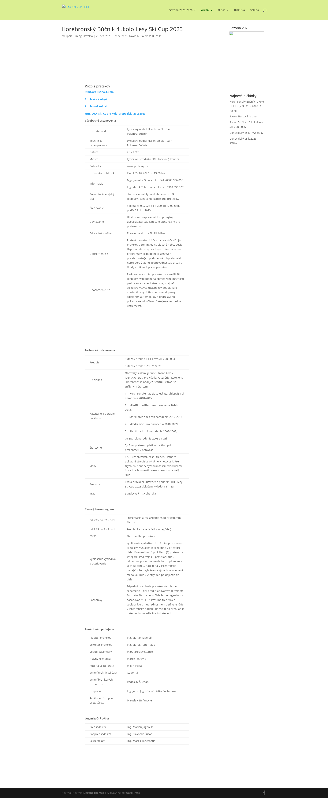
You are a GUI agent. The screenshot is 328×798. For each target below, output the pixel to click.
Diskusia (239, 10)
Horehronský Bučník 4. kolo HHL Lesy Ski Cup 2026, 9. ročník (246, 106)
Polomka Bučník (151, 36)
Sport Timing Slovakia (79, 36)
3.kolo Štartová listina (243, 116)
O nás (221, 10)
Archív (205, 10)
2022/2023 (121, 36)
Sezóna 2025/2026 (180, 10)
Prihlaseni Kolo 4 (96, 106)
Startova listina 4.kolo (99, 92)
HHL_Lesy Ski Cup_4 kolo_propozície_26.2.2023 (115, 113)
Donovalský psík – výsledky (246, 132)
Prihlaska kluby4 (96, 99)
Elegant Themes (93, 793)
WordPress (132, 793)
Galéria (254, 10)
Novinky (134, 36)
